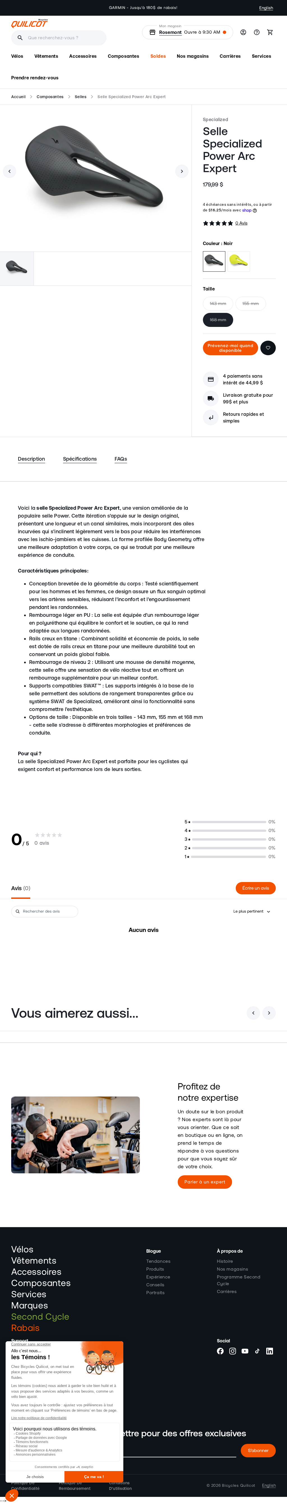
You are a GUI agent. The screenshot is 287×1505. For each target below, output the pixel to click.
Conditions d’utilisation (120, 1486)
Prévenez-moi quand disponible (230, 348)
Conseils (155, 1285)
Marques (29, 1305)
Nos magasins (232, 1269)
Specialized (215, 119)
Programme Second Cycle (239, 1280)
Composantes (50, 96)
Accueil (18, 96)
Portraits (155, 1293)
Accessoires (36, 1272)
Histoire (225, 1261)
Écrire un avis (255, 888)
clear (41, 37)
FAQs (121, 459)
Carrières (227, 1291)
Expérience (158, 1277)
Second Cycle (40, 1316)
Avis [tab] (20, 888)
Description (31, 459)
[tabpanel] (143, 947)
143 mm (221, 306)
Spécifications (80, 459)
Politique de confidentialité (25, 1486)
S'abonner (258, 1450)
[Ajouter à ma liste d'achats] (268, 348)
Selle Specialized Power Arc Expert (132, 96)
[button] (17, 56)
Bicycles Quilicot (238, 1486)
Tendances (158, 1261)
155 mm (254, 306)
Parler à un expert (204, 1182)
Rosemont (170, 32)
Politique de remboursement (75, 1486)
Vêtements (33, 1260)
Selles (81, 96)
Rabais (25, 1328)
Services (29, 1294)
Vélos (22, 1249)
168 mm (221, 322)
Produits (155, 1269)
